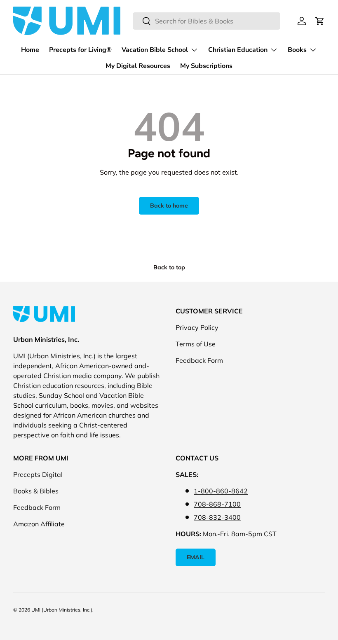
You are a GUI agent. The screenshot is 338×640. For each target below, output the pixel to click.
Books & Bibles (36, 491)
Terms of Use (196, 344)
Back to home (169, 205)
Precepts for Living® (80, 49)
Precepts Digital (38, 474)
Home (30, 49)
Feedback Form (199, 360)
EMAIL (195, 557)
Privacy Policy (197, 327)
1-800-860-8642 (221, 491)
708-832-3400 (217, 517)
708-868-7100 (217, 504)
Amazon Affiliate (39, 524)
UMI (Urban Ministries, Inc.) (61, 610)
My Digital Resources (138, 65)
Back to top (169, 267)
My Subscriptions (206, 65)
